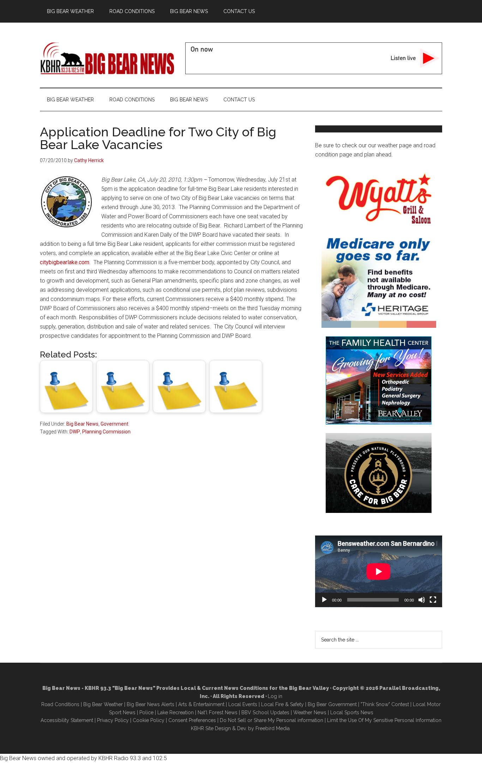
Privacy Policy (113, 720)
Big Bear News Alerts (150, 704)
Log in (275, 696)
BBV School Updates (265, 712)
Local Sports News (351, 712)
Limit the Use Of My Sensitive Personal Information (384, 720)
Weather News (309, 712)
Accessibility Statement (67, 720)
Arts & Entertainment (201, 704)
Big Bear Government (332, 704)
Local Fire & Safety (282, 704)
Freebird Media (272, 728)
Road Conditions (60, 704)
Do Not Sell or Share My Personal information (271, 720)
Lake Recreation (175, 712)
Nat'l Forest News (217, 712)
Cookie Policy (148, 720)
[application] (378, 571)
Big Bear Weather (103, 704)
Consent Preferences (192, 720)
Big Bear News (82, 424)
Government (114, 424)
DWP (75, 431)
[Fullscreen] (432, 599)
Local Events (242, 704)
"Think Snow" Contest (385, 704)
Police (146, 712)
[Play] (324, 599)
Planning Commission (106, 431)
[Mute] (421, 599)
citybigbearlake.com (64, 262)
